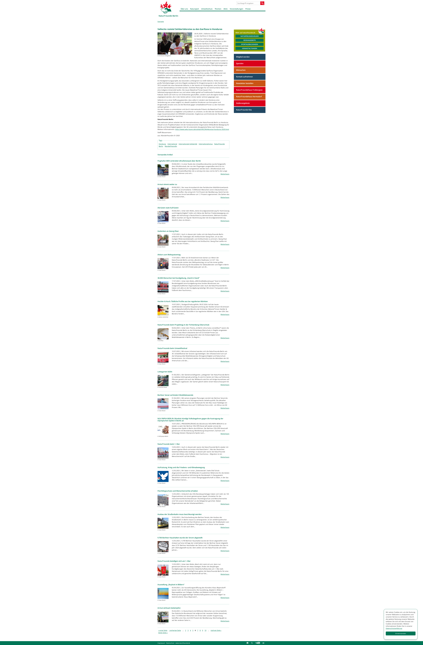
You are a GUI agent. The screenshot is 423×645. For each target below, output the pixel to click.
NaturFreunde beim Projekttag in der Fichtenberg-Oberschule (183, 325)
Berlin (161, 146)
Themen (218, 9)
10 (205, 630)
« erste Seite (162, 630)
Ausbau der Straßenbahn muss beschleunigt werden (180, 514)
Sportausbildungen (249, 44)
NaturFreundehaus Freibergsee (249, 90)
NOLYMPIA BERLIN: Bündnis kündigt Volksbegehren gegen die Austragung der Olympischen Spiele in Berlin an (190, 419)
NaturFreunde (219, 144)
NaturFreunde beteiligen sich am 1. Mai (174, 561)
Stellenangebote (243, 103)
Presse (248, 9)
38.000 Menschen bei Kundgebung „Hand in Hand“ (178, 278)
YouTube (258, 643)
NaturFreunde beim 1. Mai (169, 444)
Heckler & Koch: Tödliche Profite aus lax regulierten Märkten (183, 301)
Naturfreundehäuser (249, 36)
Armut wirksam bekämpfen (169, 608)
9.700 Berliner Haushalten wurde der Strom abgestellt (180, 537)
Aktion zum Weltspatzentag (169, 254)
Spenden (239, 63)
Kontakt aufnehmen (244, 76)
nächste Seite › (216, 630)
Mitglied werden (243, 57)
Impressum (161, 643)
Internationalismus (206, 144)
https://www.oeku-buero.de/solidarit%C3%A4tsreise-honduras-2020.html (202, 129)
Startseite (161, 22)
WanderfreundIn (171, 146)
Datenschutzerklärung (394, 628)
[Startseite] (165, 7)
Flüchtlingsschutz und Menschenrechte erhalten (178, 491)
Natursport (194, 9)
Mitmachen (241, 70)
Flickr (263, 643)
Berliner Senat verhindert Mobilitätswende (175, 395)
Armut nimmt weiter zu (167, 184)
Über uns (184, 9)
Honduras (162, 144)
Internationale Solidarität (188, 144)
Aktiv (226, 9)
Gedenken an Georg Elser (168, 231)
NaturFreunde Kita (244, 110)
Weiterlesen (225, 174)
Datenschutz (170, 643)
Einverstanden (400, 633)
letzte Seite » (163, 633)
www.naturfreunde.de (182, 643)
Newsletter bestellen (244, 83)
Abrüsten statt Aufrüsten (168, 208)
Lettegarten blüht (165, 371)
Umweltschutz (206, 9)
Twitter (252, 643)
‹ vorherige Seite (175, 630)
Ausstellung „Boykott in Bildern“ (171, 584)
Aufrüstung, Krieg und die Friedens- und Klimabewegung (181, 467)
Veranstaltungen (236, 9)
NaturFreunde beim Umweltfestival (172, 348)
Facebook (248, 643)
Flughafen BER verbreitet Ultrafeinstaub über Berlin (179, 161)
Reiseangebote (249, 40)
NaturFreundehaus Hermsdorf (249, 96)
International (172, 144)
